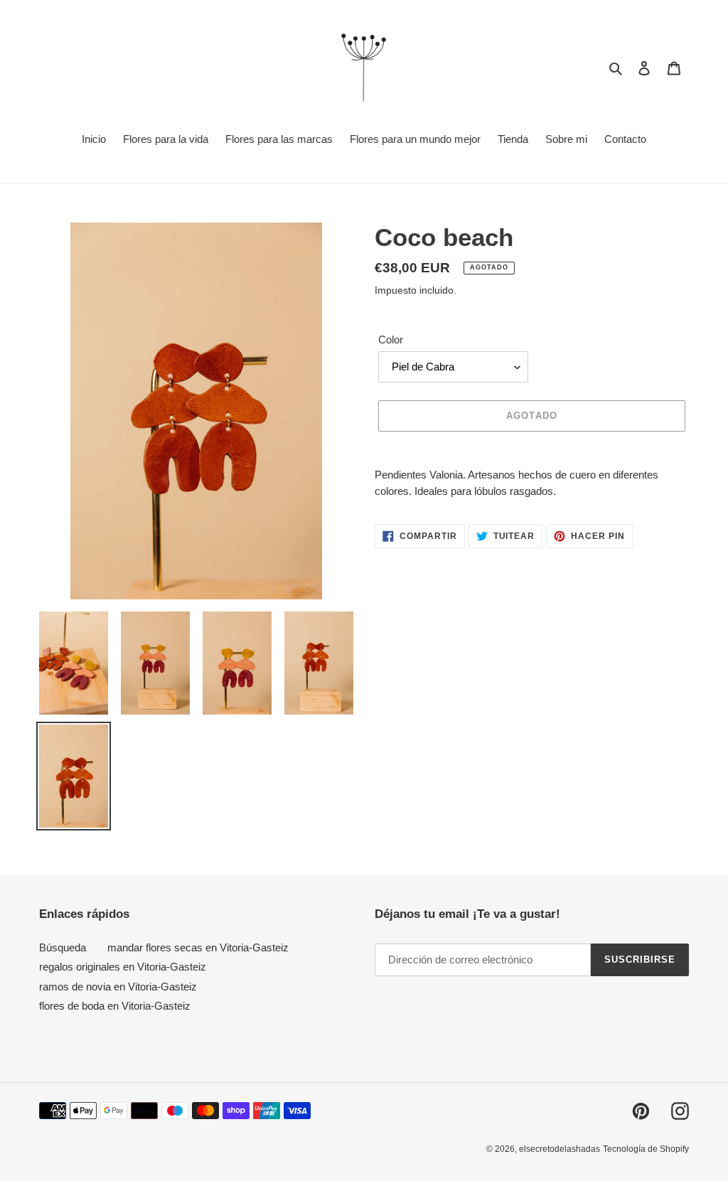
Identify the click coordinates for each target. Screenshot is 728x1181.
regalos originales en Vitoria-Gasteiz (122, 967)
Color (390, 339)
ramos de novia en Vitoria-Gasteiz (118, 986)
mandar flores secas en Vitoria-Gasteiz (198, 947)
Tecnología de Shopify (646, 1149)
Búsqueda (62, 947)
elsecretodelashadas (559, 1149)
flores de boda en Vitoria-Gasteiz (115, 1006)
